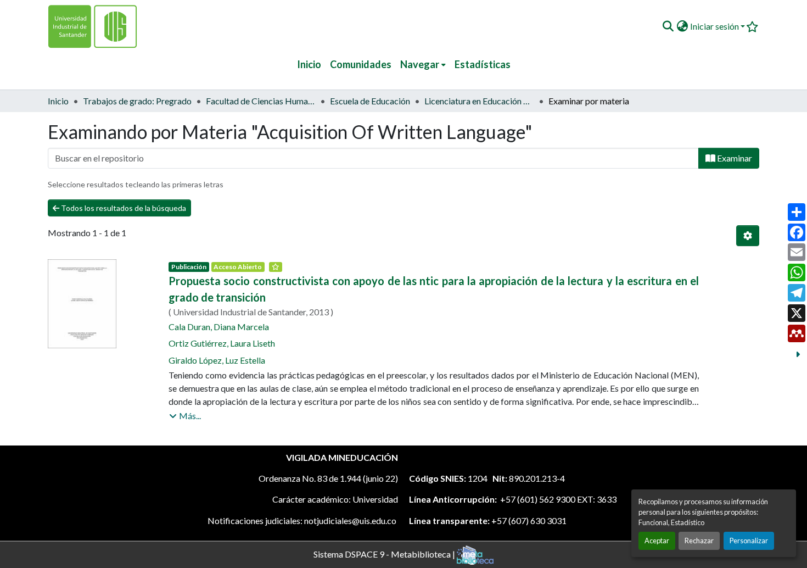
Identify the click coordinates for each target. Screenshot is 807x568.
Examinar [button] (733, 158)
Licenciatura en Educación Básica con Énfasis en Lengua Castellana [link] (479, 101)
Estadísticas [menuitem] (483, 64)
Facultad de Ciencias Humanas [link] (261, 101)
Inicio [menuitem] (309, 64)
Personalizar (749, 540)
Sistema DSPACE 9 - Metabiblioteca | (385, 553)
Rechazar (699, 540)
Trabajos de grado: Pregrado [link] (137, 101)
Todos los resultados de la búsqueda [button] (122, 208)
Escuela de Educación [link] (370, 101)
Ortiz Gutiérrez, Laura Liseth (222, 343)
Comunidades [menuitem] (360, 64)
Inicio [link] (58, 101)
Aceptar (657, 540)
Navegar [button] (419, 64)
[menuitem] (423, 64)
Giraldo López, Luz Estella (217, 360)
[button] (668, 26)
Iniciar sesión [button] (715, 26)
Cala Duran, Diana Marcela (219, 326)
